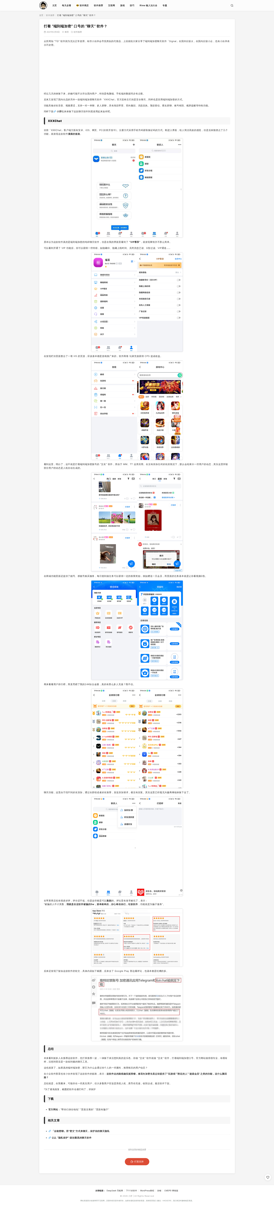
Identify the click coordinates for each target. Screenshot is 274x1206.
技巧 (132, 5)
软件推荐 (98, 5)
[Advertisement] (137, 69)
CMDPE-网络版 (171, 1190)
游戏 (122, 5)
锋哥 (67, 32)
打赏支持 (139, 1161)
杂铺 (159, 1190)
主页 (54, 5)
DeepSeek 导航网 (115, 1190)
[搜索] (232, 5)
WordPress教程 (147, 1190)
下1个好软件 (131, 1190)
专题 (165, 5)
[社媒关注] (268, 1177)
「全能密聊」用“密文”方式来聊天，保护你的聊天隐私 (81, 1131)
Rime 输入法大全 (148, 5)
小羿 (59, 111)
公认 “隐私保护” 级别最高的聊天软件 (72, 1137)
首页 (41, 15)
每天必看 (66, 5)
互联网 (111, 5)
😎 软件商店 (82, 5)
